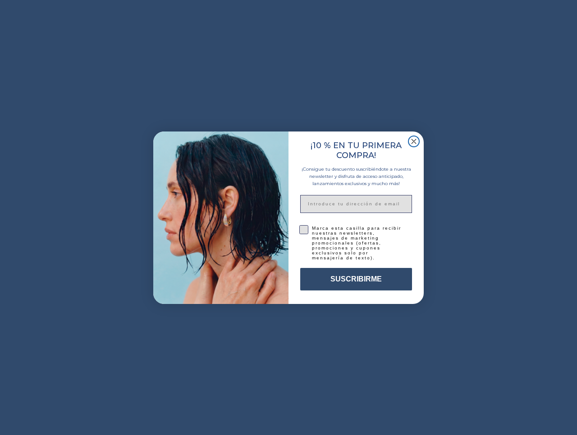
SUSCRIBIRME (356, 279)
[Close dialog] (413, 141)
